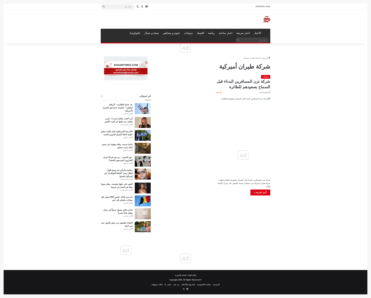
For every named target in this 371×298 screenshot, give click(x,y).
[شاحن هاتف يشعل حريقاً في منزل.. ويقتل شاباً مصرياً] (143, 213)
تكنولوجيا (135, 33)
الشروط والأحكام (188, 284)
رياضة (211, 33)
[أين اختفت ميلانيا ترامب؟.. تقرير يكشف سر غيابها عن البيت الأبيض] (143, 122)
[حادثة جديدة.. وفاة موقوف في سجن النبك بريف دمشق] (143, 148)
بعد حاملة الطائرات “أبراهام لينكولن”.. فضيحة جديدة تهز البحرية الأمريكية (118, 107)
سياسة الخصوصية (204, 284)
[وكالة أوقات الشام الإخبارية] (266, 19)
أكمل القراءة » (260, 192)
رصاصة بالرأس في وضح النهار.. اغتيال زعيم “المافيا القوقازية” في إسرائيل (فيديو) (118, 173)
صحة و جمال (151, 33)
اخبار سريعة (243, 33)
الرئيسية (266, 33)
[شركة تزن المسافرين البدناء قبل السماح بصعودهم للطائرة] (243, 113)
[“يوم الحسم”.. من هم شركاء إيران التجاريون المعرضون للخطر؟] (143, 161)
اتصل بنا (168, 284)
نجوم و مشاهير (171, 33)
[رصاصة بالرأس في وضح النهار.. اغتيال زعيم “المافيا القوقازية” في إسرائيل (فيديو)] (143, 174)
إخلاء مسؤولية (157, 284)
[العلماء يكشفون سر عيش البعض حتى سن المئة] (143, 226)
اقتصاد (200, 33)
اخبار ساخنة (225, 33)
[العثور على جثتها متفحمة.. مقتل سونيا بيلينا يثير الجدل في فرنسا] (143, 188)
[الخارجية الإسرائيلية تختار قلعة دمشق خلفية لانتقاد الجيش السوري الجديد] (143, 135)
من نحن (176, 284)
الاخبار (257, 33)
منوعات (188, 33)
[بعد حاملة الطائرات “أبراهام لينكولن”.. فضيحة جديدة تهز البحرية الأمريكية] (143, 108)
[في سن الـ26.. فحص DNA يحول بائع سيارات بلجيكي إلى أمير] (143, 200)
